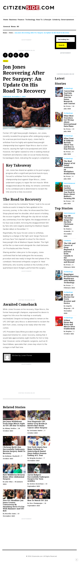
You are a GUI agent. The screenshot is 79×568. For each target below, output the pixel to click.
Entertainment (67, 20)
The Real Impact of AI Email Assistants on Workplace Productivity (69, 167)
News (13, 26)
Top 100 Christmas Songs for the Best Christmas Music (68, 221)
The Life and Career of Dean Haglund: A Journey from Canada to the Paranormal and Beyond (69, 252)
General (6, 26)
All (18, 26)
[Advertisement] (38, 45)
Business (13, 20)
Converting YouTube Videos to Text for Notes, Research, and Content (69, 97)
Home (5, 20)
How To (39, 20)
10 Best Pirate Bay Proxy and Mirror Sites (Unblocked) (69, 324)
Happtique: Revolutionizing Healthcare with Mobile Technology (71, 278)
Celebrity (56, 20)
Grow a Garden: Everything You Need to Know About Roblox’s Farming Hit (69, 192)
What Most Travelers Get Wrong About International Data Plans (70, 121)
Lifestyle (47, 20)
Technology (30, 20)
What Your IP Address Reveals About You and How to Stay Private (69, 143)
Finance (21, 20)
